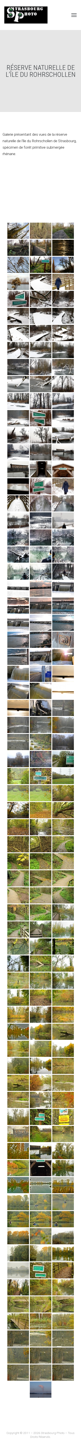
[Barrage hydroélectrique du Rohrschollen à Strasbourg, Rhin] (18, 589)
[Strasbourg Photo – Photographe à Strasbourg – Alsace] (26, 15)
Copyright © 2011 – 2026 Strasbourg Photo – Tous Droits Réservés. (40, 1434)
